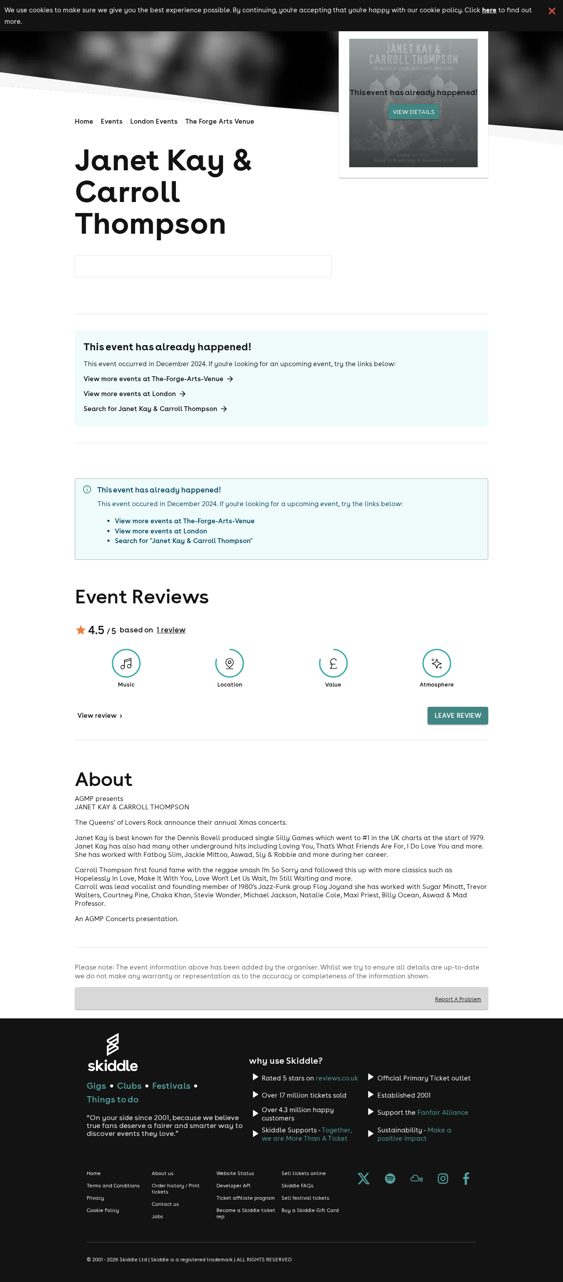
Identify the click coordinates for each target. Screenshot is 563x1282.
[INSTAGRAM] (443, 1179)
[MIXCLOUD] (416, 1179)
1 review (171, 630)
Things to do (113, 1099)
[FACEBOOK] (466, 1179)
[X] (364, 1179)
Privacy (95, 1198)
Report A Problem (458, 999)
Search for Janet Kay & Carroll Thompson (150, 408)
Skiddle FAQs (298, 1186)
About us (163, 1173)
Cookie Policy (103, 1210)
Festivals (171, 1085)
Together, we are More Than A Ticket (307, 1134)
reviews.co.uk (337, 1078)
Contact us (165, 1204)
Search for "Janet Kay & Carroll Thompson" (183, 540)
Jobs (157, 1216)
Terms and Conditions (113, 1186)
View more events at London (130, 393)
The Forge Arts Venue (219, 121)
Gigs (96, 1085)
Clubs (129, 1085)
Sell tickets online (304, 1173)
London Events (154, 121)
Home (84, 121)
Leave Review (458, 715)
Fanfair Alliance (442, 1112)
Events (112, 121)
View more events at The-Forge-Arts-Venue (153, 379)
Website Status (235, 1173)
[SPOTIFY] (390, 1179)
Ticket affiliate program (245, 1198)
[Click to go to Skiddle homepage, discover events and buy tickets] (112, 1052)
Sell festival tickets (305, 1198)
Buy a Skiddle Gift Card (310, 1210)
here (489, 9)
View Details (414, 112)
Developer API (233, 1186)
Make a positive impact (414, 1134)
